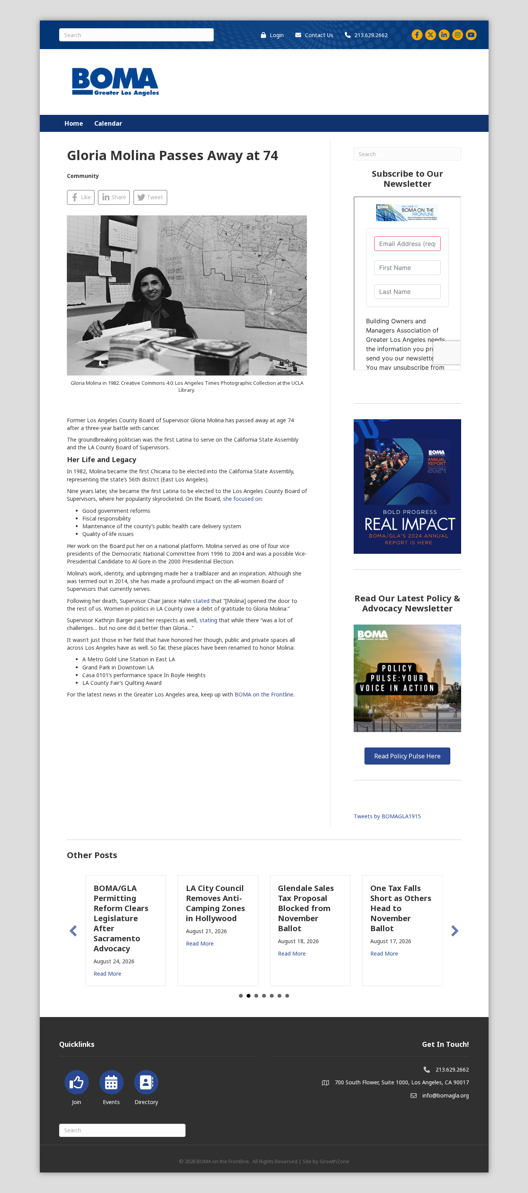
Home (74, 123)
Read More (107, 973)
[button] (73, 931)
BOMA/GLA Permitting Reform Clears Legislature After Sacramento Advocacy (121, 918)
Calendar (108, 123)
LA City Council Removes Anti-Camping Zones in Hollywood (215, 903)
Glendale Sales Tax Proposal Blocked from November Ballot (306, 908)
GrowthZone (334, 1161)
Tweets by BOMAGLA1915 (387, 816)
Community (83, 175)
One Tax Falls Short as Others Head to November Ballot (400, 908)
